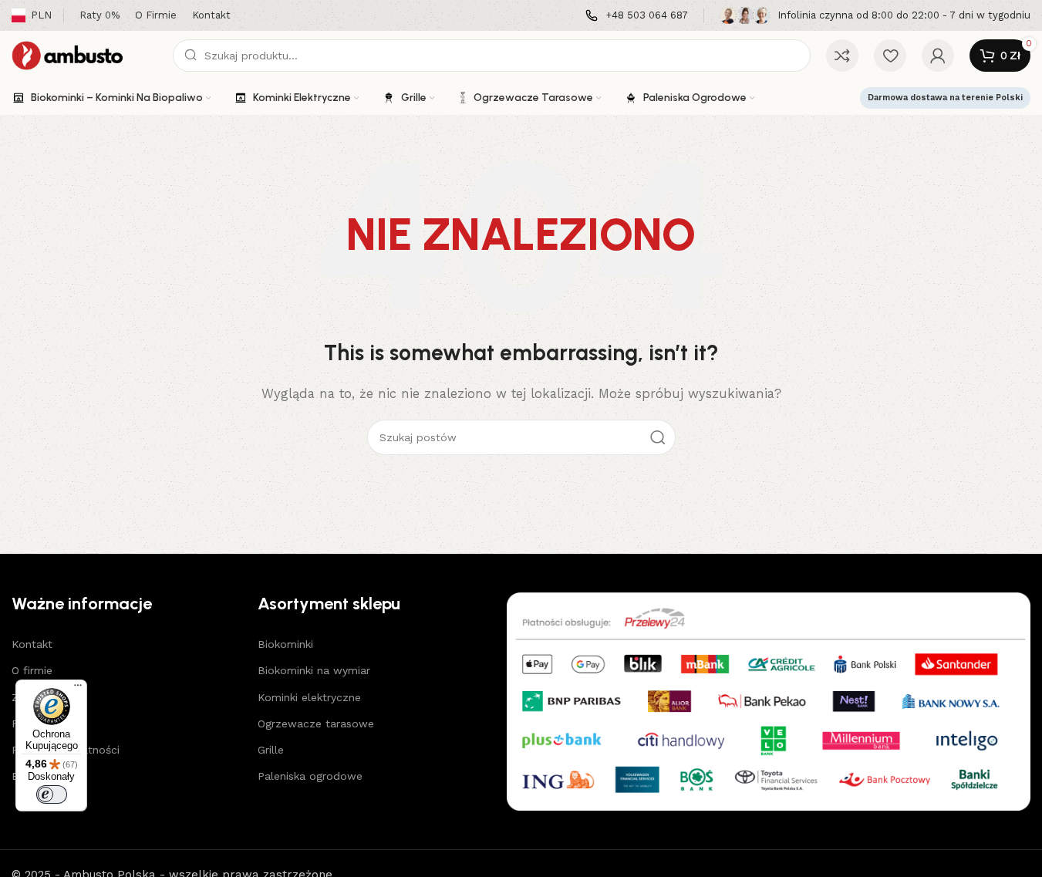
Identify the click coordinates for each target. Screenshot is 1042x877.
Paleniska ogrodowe (310, 776)
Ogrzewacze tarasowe (316, 723)
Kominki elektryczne (309, 697)
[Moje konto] (938, 55)
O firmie (32, 670)
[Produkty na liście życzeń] (890, 55)
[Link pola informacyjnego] (636, 15)
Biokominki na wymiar (314, 670)
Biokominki (285, 644)
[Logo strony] (84, 55)
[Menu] (78, 689)
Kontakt (32, 644)
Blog (23, 776)
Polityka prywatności (66, 750)
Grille (271, 750)
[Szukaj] (658, 437)
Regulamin (38, 723)
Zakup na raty (47, 697)
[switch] (51, 794)
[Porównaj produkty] (842, 55)
